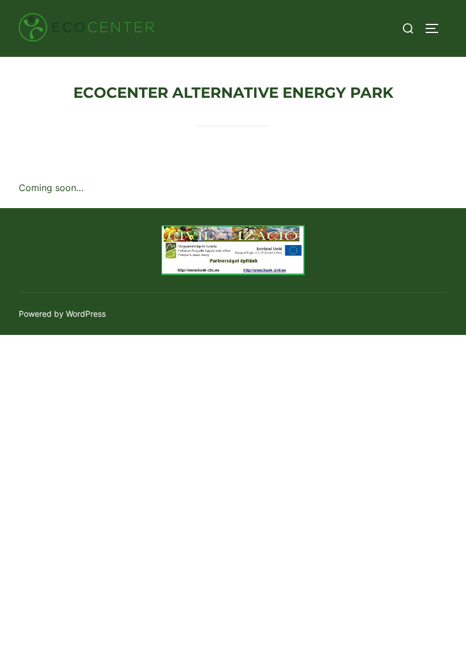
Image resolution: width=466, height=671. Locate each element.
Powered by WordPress (62, 313)
